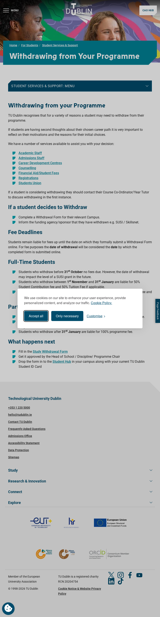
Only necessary (67, 316)
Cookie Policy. (101, 302)
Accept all (36, 316)
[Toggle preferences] (8, 608)
